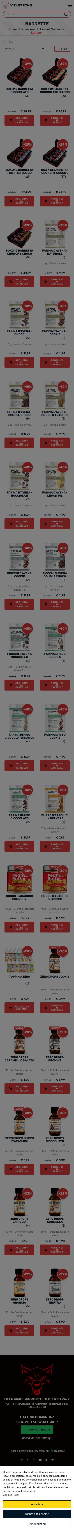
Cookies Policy (11, 1494)
